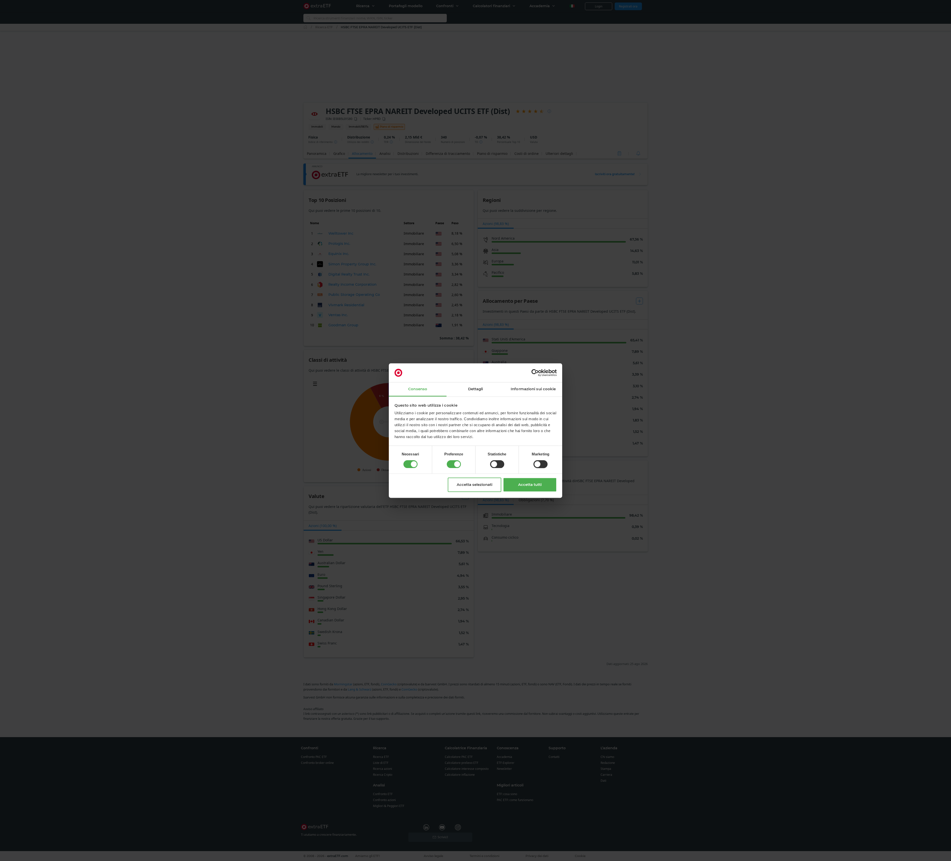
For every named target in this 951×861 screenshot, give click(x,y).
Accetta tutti (530, 484)
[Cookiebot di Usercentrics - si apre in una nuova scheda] (535, 372)
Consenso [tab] (417, 389)
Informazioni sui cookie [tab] (533, 389)
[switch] (454, 464)
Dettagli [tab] (475, 389)
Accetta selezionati (474, 484)
